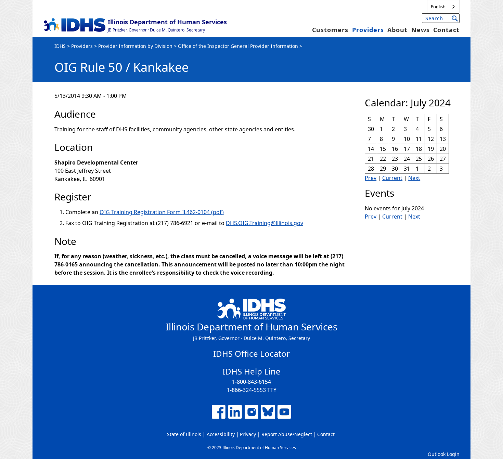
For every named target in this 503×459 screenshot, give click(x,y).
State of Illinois (184, 434)
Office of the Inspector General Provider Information (238, 46)
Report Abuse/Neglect (286, 434)
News (420, 30)
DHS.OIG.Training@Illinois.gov (264, 223)
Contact (446, 30)
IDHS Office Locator (251, 353)
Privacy (248, 434)
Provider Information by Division (135, 46)
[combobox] (443, 6)
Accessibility (221, 434)
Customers (330, 30)
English (438, 6)
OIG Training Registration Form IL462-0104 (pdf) (162, 212)
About (397, 30)
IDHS (60, 46)
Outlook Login (444, 454)
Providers (368, 30)
